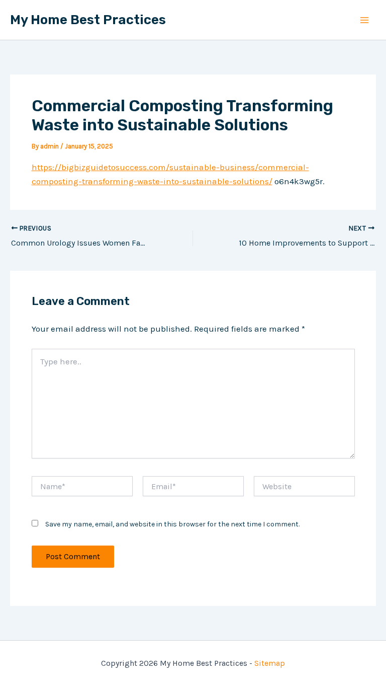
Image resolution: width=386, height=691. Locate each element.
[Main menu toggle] (364, 20)
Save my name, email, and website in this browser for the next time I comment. (172, 524)
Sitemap (269, 663)
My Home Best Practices (88, 20)
